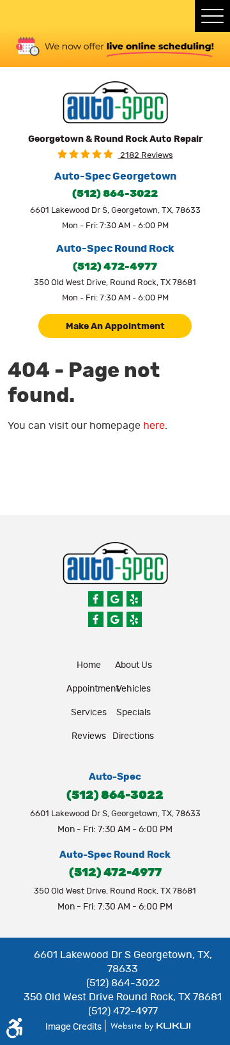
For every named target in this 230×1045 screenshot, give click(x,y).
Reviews (89, 736)
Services (89, 712)
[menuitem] (88, 665)
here (154, 426)
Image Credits (74, 1027)
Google (115, 599)
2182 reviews (145, 155)
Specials (133, 712)
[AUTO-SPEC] (115, 102)
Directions (133, 736)
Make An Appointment (115, 326)
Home (89, 665)
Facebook (95, 599)
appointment (92, 689)
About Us (133, 665)
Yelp (134, 599)
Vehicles (133, 689)
